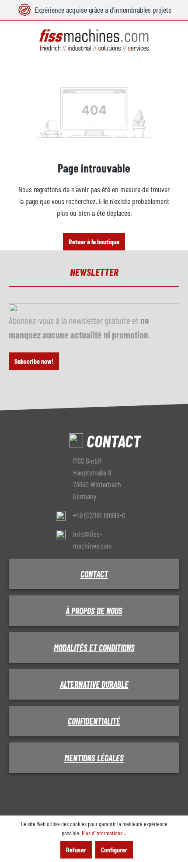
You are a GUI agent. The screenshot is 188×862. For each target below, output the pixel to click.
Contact (94, 574)
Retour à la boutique (94, 241)
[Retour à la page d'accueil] (94, 40)
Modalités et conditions (94, 647)
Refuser (76, 849)
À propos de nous (94, 610)
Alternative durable (94, 684)
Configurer (114, 849)
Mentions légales (94, 758)
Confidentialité (94, 721)
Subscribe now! (33, 361)
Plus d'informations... (104, 833)
